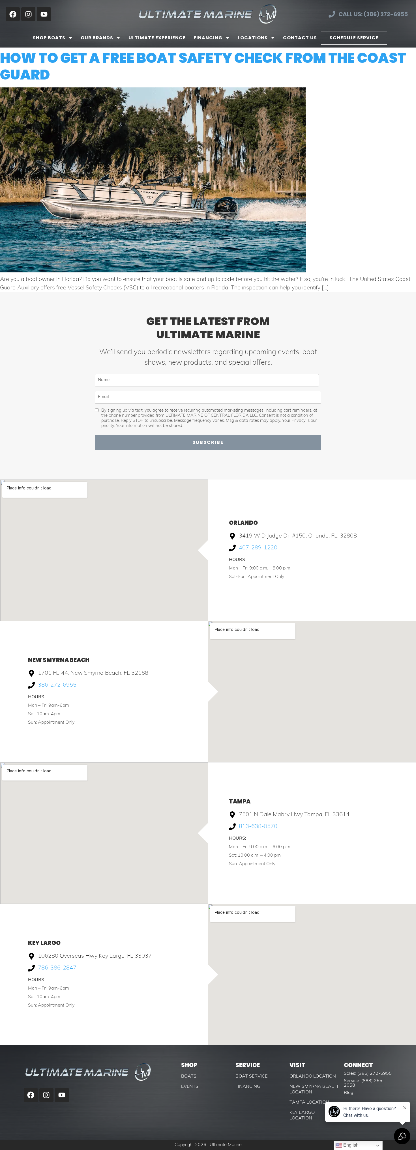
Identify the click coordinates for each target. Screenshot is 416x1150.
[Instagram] (28, 14)
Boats (188, 1076)
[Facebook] (13, 14)
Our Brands (97, 38)
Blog (348, 1093)
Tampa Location (309, 1102)
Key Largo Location (302, 1115)
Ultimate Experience (157, 38)
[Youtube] (44, 14)
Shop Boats (49, 38)
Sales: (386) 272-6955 (368, 1073)
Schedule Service (354, 38)
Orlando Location (313, 1076)
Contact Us (300, 38)
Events (189, 1086)
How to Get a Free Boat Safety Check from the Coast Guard (203, 66)
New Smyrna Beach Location (314, 1089)
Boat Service (251, 1076)
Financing (208, 38)
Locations (253, 38)
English (350, 1145)
